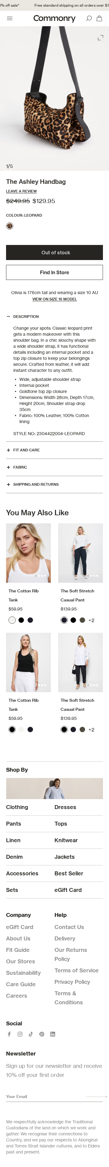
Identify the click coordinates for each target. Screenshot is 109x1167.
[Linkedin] (53, 1034)
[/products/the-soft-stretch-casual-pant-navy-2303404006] (80, 553)
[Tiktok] (31, 1034)
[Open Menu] (9, 18)
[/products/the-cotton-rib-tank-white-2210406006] (28, 553)
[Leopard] (9, 226)
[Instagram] (20, 1034)
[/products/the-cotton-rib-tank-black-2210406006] (28, 662)
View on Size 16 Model (54, 299)
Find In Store (54, 272)
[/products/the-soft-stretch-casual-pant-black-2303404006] (80, 662)
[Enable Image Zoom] (101, 36)
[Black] (21, 620)
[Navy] (30, 620)
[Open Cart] (99, 18)
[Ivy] (82, 620)
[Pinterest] (42, 1034)
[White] (12, 620)
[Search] (89, 18)
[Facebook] (9, 1034)
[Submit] (96, 1097)
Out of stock (55, 252)
